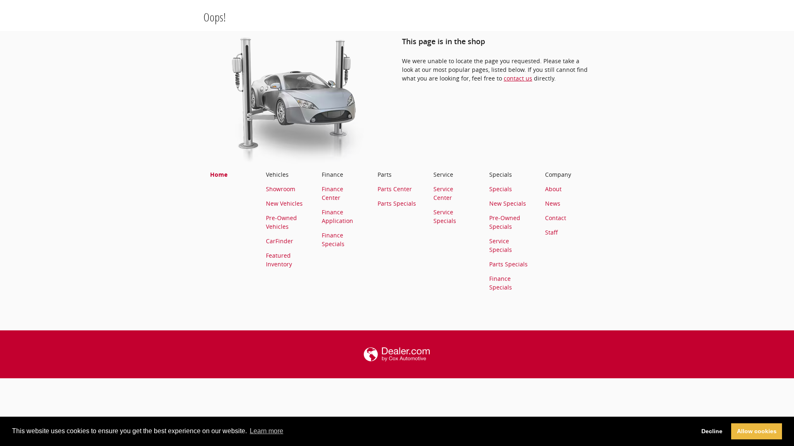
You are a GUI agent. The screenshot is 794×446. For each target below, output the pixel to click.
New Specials (507, 203)
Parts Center (395, 189)
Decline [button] (711, 431)
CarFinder (279, 241)
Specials (500, 189)
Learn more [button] (266, 430)
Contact (555, 218)
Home (218, 174)
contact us (518, 78)
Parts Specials (397, 203)
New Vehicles (284, 203)
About (553, 189)
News (552, 203)
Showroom (280, 189)
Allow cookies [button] (757, 431)
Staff (551, 232)
